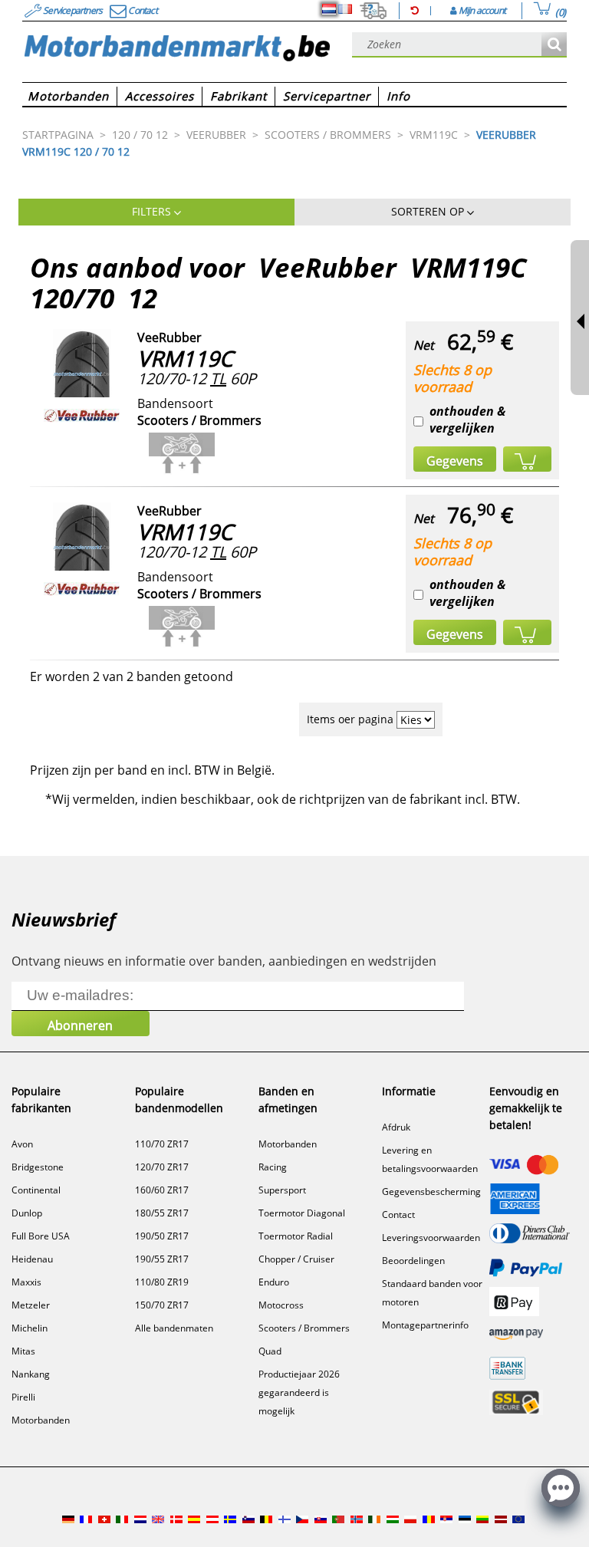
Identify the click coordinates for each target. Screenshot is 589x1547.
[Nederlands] (329, 9)
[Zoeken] (554, 45)
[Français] (345, 9)
